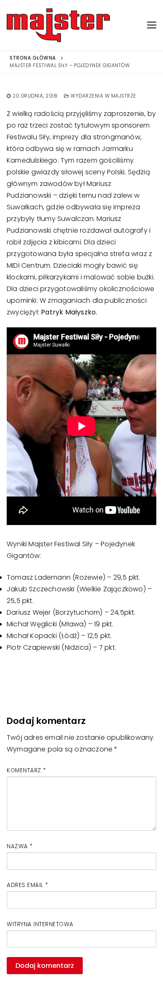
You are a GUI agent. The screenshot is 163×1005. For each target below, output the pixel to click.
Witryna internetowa (40, 924)
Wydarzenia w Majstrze (102, 96)
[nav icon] (151, 25)
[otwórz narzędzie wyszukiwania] (132, 25)
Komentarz (26, 770)
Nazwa (20, 846)
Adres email (27, 885)
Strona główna (33, 58)
